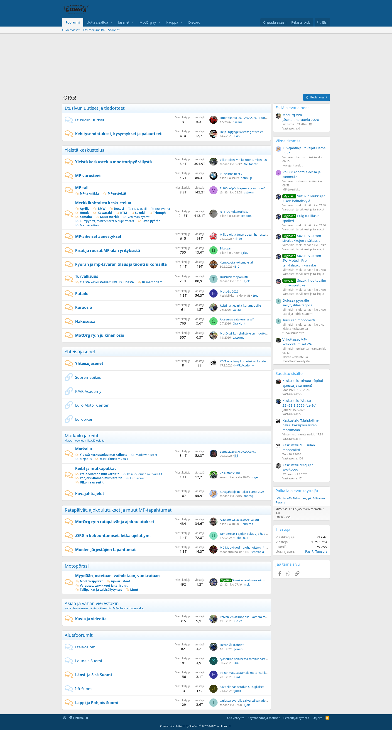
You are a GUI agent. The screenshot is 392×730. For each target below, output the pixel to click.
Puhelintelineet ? (231, 174)
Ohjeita (317, 718)
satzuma (238, 337)
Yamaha (86, 217)
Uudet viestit (71, 30)
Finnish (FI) (80, 718)
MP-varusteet (88, 175)
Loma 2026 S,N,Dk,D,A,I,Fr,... (238, 451)
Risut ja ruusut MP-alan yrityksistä (107, 250)
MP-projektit (117, 193)
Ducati (119, 209)
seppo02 (246, 216)
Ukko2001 (241, 538)
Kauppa (172, 22)
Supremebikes (88, 377)
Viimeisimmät (288, 140)
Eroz (255, 295)
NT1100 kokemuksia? (234, 212)
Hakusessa (85, 321)
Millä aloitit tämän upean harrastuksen (246, 234)
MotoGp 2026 (229, 291)
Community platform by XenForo (196, 726)
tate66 (287, 498)
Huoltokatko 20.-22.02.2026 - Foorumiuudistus (251, 118)
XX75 (237, 663)
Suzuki (140, 213)
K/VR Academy (88, 391)
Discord (194, 22)
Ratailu (81, 293)
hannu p (246, 178)
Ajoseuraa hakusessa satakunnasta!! (244, 659)
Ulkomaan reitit (92, 482)
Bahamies (299, 498)
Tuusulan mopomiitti (234, 277)
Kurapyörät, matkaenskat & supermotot (107, 221)
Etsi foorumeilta (94, 30)
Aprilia (85, 209)
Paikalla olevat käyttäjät (297, 490)
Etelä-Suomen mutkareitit (99, 474)
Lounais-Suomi (88, 660)
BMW (101, 209)
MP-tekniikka (90, 193)
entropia (258, 552)
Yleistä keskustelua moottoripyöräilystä (113, 161)
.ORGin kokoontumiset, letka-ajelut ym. (113, 535)
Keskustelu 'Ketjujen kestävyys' (298, 467)
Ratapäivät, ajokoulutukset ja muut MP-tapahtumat (118, 510)
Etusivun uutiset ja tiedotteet (95, 108)
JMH (279, 498)
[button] (111, 22)
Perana (280, 502)
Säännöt (114, 30)
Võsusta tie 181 (230, 473)
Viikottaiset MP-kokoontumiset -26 (243, 160)
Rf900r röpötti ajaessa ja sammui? (242, 188)
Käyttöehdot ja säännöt (264, 718)
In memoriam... (153, 282)
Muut (134, 590)
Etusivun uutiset (89, 119)
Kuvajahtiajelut (89, 493)
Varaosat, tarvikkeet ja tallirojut (104, 586)
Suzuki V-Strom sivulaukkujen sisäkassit (301, 238)
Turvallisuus (86, 276)
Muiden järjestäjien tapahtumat (105, 549)
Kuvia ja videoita (91, 618)
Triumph (159, 213)
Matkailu (83, 449)
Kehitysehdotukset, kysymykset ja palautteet (118, 133)
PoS (237, 136)
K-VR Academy (244, 365)
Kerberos (247, 524)
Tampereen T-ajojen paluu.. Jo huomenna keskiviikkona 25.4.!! (261, 534)
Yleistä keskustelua (85, 150)
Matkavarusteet (146, 455)
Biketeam (226, 248)
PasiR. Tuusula (316, 551)
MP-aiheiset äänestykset (98, 236)
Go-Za (237, 310)
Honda (85, 213)
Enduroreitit (138, 478)
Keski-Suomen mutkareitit (144, 474)
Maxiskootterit (90, 225)
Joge (255, 477)
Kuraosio (83, 307)
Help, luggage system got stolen (242, 132)
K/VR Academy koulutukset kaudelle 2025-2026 (251, 361)
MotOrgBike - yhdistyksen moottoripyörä (248, 333)
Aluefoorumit (79, 635)
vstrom (249, 192)
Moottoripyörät (91, 581)
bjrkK (244, 253)
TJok (247, 281)
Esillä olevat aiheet (292, 107)
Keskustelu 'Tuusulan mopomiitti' (298, 447)
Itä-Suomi (84, 688)
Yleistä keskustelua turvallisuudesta (107, 282)
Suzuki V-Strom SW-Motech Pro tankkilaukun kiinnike (301, 260)
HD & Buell (139, 209)
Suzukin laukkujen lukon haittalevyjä (251, 580)
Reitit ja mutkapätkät (95, 468)
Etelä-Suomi (85, 646)
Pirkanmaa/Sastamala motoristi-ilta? (244, 673)
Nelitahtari (251, 164)
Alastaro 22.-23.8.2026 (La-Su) (239, 520)
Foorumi (73, 22)
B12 (236, 266)
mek (247, 584)
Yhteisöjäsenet (80, 352)
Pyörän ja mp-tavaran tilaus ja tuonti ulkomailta (121, 264)
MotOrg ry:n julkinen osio (99, 335)
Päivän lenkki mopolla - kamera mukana (247, 617)
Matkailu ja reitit (81, 435)
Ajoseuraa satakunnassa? (237, 319)
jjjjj (236, 456)
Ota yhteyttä (235, 718)
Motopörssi (77, 566)
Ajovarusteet (120, 581)
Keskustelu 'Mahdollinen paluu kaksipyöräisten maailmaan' (301, 425)
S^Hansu (319, 498)
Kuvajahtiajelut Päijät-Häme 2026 (242, 492)
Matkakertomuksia (114, 459)
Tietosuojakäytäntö (296, 718)
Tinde (238, 239)
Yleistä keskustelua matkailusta (103, 455)
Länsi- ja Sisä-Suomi (93, 674)
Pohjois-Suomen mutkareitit (101, 478)
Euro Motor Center (92, 405)
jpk (309, 498)
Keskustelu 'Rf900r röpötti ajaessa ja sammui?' (302, 383)
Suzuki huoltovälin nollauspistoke (304, 282)
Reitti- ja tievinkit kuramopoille (240, 305)
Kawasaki (105, 213)
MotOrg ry (148, 22)
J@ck (237, 691)
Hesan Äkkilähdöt (232, 645)
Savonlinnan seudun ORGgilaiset (242, 687)
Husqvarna (162, 209)
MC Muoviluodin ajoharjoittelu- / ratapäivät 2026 (252, 547)
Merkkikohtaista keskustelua (103, 202)
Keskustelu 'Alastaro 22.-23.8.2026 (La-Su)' (299, 403)
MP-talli (82, 187)
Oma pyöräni (152, 221)
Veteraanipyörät (138, 217)
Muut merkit (109, 217)
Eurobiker (84, 419)
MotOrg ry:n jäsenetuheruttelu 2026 (300, 117)
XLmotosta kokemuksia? (236, 262)
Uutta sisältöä (97, 22)
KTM (123, 213)
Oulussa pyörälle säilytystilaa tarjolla (244, 700)
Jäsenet (123, 22)
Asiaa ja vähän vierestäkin (92, 603)
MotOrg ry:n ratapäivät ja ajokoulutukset (114, 521)
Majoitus (86, 459)
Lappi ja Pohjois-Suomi (96, 702)
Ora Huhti (239, 323)
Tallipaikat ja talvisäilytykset (101, 590)
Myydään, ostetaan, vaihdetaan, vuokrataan (117, 575)
